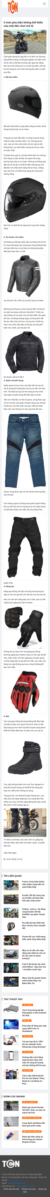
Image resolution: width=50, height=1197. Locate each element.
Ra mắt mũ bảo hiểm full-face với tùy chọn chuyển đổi (34, 925)
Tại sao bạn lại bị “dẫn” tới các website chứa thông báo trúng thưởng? (34, 1044)
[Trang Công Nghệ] (11, 1164)
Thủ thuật (27, 1005)
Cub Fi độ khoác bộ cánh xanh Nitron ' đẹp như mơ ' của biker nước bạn (34, 967)
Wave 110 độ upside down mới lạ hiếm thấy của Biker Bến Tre (34, 980)
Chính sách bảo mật (11, 1189)
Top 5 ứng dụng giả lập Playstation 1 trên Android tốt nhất (34, 1013)
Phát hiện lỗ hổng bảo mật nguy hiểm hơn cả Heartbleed (34, 1028)
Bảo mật (26, 1020)
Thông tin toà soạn (28, 1189)
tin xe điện (30, 1186)
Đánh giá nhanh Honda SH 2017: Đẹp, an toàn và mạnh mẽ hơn (33, 1110)
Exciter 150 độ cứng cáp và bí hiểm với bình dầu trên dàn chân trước (33, 898)
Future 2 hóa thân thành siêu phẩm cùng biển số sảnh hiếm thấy (33, 884)
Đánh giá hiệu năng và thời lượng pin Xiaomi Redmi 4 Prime (32, 1139)
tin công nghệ (20, 1186)
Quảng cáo (42, 1189)
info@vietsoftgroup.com (17, 1183)
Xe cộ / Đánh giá (29, 1102)
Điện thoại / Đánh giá (31, 1118)
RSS (25, 1192)
